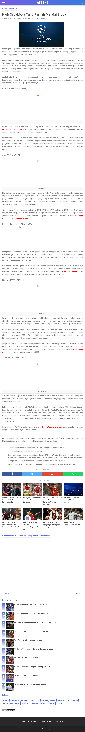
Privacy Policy (45, 722)
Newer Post (7, 593)
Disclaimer (59, 722)
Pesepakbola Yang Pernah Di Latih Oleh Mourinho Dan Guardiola (11, 500)
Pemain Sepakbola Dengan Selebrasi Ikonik (72, 524)
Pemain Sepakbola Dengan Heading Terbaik (32, 667)
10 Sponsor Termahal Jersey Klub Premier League (71, 500)
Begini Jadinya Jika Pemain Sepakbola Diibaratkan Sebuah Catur (11, 525)
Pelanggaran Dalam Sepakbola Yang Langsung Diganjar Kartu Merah (32, 526)
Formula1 (24, 700)
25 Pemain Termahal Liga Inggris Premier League (34, 631)
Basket (5, 700)
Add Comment (40, 19)
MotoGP (53, 700)
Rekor (17, 703)
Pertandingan (8, 703)
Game (32, 700)
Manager (44, 700)
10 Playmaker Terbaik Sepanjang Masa (30, 684)
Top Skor (51, 703)
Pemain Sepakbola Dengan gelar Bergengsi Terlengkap (52, 525)
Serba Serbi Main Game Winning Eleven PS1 (32, 614)
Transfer (60, 703)
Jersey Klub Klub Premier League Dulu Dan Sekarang (32, 500)
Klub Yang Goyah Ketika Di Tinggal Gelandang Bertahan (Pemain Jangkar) (52, 501)
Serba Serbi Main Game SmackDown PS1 (31, 605)
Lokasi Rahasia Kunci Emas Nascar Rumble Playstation (36, 622)
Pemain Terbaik (72, 700)
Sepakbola (25, 703)
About (24, 722)
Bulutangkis (14, 700)
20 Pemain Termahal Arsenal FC (27, 658)
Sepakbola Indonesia (39, 703)
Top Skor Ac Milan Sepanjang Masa (28, 640)
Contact (33, 722)
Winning (42, 2)
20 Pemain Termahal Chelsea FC (27, 675)
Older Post (78, 593)
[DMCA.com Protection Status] (9, 711)
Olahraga (61, 700)
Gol (38, 700)
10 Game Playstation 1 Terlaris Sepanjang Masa (33, 649)
